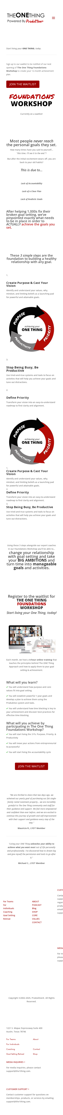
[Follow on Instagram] (11, 948)
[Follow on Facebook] (5, 954)
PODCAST (36, 905)
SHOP (35, 911)
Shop (35, 1054)
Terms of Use (15, 989)
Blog (34, 908)
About (35, 1039)
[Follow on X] (11, 954)
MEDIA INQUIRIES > (15, 1062)
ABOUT (35, 901)
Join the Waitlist (23, 84)
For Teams (8, 901)
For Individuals (12, 1044)
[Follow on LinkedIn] (5, 960)
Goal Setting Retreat (15, 1054)
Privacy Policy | (31, 989)
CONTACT (37, 922)
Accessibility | (28, 992)
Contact (36, 1049)
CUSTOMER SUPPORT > (17, 1089)
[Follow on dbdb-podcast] (5, 948)
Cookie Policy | (46, 989)
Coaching (7, 911)
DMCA (39, 992)
